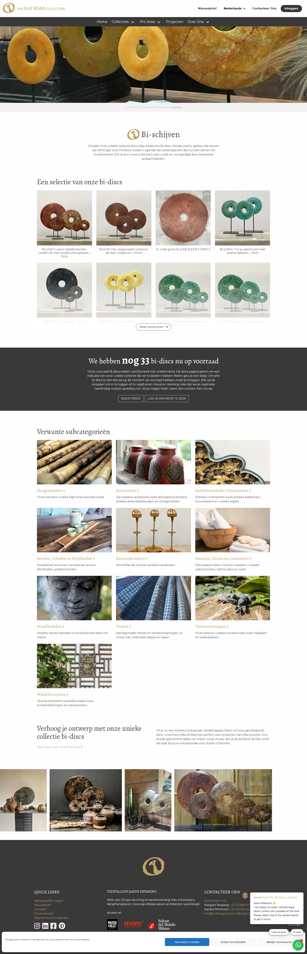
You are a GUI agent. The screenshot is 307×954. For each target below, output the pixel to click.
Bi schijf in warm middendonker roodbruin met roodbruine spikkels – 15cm (64, 253)
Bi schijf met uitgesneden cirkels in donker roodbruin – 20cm (123, 251)
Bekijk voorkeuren (279, 942)
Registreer (130, 398)
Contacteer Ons (264, 8)
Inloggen (291, 8)
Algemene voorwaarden (51, 917)
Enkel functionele (233, 942)
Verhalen (40, 909)
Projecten (174, 22)
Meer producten (151, 327)
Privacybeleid (43, 913)
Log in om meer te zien (167, 398)
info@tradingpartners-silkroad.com (229, 913)
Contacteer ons (215, 900)
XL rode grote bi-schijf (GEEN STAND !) (183, 249)
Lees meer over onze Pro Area (58, 747)
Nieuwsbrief (207, 8)
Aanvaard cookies (187, 942)
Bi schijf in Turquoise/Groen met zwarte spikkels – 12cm (242, 251)
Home (102, 22)
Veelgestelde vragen (49, 900)
